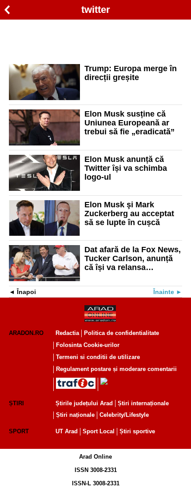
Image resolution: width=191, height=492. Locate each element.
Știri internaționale (143, 403)
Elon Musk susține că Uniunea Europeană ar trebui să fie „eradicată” (129, 122)
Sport (19, 431)
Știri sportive (137, 431)
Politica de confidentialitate (121, 333)
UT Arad (67, 431)
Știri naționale (75, 414)
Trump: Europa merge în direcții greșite (130, 73)
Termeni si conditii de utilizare (98, 357)
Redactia (67, 333)
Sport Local (99, 431)
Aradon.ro (26, 333)
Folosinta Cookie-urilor (87, 345)
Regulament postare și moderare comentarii (116, 369)
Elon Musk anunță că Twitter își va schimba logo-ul (125, 168)
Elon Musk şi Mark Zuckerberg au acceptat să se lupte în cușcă (129, 213)
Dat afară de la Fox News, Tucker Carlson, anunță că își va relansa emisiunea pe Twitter (132, 258)
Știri (16, 403)
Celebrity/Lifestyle (124, 414)
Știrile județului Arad (84, 403)
